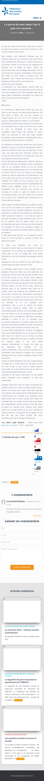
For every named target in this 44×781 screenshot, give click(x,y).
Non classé (23, 626)
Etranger (8, 734)
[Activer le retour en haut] (40, 776)
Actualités (8, 626)
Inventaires (22, 734)
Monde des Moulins (10, 425)
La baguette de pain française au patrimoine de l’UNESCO (21, 680)
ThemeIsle (29, 776)
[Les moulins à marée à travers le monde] (22, 718)
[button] (36, 18)
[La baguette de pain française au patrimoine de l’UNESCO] (22, 657)
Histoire (14, 482)
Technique (31, 626)
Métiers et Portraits (26, 674)
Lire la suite (18, 700)
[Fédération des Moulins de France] (12, 11)
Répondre (37, 516)
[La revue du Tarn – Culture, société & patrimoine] (22, 610)
